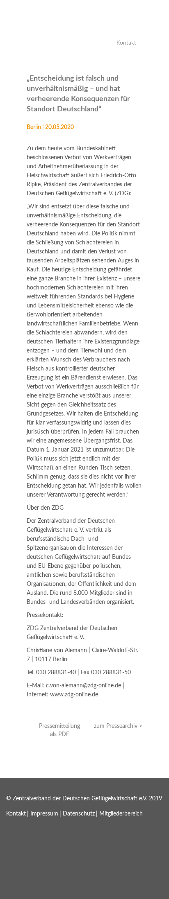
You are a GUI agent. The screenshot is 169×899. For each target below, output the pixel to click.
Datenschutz (79, 814)
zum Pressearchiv (115, 726)
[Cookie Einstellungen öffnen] (61, 894)
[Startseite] (30, 29)
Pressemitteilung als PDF (59, 730)
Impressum (44, 814)
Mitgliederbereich (121, 814)
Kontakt (126, 43)
